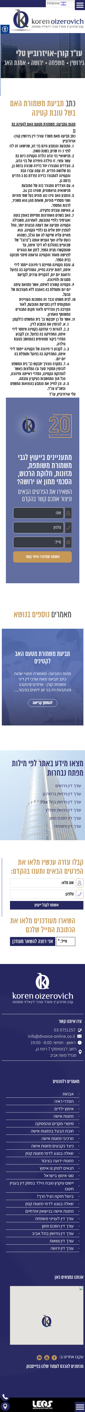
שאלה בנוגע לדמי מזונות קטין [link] (49, 1153)
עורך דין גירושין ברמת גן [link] (62, 794)
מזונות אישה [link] (63, 1116)
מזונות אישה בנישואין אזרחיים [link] (49, 1211)
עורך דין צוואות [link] (62, 1241)
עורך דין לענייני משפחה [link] (54, 1218)
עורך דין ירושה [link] (62, 1248)
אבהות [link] (68, 1094)
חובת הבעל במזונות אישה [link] (52, 1131)
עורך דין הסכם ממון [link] (65, 818)
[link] (46, 20)
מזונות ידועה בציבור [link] (57, 1161)
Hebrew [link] (54, 3)
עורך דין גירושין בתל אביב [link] (60, 802)
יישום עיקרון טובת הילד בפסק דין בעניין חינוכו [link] (42, 1186)
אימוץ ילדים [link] (64, 1109)
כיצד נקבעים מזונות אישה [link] (52, 1146)
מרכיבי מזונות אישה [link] (57, 1138)
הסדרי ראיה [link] (64, 1101)
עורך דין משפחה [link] (67, 826)
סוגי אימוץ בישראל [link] (59, 1175)
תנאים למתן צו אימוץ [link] (57, 1168)
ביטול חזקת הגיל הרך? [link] (55, 1196)
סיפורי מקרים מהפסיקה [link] (54, 1123)
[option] (42, 681)
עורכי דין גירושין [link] (32, 136)
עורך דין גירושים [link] (68, 785)
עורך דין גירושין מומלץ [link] (63, 810)
